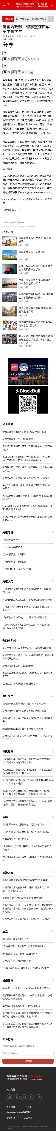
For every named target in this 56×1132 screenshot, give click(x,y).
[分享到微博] (14, 59)
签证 (20, 301)
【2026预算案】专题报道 (14, 554)
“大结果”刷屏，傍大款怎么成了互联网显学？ (24, 946)
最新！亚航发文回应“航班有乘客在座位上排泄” (25, 880)
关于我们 (11, 1107)
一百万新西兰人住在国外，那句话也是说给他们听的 (27, 599)
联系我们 (27, 1112)
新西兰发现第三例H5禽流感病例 (31, 19)
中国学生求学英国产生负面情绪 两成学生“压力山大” (35, 324)
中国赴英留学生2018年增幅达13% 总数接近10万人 (34, 282)
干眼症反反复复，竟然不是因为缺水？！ (22, 953)
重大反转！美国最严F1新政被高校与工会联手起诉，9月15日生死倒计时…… (35, 339)
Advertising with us (15, 1112)
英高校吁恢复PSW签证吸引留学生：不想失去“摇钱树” (35, 296)
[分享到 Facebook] (4, 59)
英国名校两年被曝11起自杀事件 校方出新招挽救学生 (35, 268)
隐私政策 (28, 1118)
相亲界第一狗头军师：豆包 (15, 939)
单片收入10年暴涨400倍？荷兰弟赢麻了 (21, 1006)
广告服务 (28, 1107)
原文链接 (7, 169)
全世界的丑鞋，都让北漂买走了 (17, 961)
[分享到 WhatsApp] (19, 59)
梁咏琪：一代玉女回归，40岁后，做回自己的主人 (26, 988)
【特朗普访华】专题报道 (14, 562)
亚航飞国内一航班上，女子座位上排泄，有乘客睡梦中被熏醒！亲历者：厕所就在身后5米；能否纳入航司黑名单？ (28, 908)
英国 (10, 39)
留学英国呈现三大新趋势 (31, 252)
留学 (4, 39)
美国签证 (28, 346)
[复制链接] (23, 59)
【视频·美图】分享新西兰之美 (16, 569)
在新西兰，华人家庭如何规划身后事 (19, 683)
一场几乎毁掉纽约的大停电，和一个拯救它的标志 (26, 832)
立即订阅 (28, 1061)
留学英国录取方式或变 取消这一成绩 (35, 240)
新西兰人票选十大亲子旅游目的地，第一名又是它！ (27, 478)
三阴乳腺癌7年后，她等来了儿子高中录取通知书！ (26, 968)
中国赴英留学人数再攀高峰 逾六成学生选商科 (35, 310)
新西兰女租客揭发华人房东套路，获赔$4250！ (24, 432)
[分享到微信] (4, 53)
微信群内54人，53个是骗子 (15, 839)
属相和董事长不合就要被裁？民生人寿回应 (23, 824)
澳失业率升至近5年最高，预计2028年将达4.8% (24, 703)
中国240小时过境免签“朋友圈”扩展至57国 (22, 898)
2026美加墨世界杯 (11, 540)
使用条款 (11, 1118)
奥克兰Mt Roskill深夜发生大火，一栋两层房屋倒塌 (26, 648)
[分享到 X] (9, 59)
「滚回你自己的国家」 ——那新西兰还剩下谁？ (25, 617)
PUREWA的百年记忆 (12, 547)
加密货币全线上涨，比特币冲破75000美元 (22, 728)
